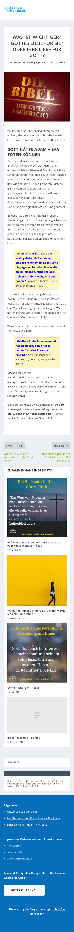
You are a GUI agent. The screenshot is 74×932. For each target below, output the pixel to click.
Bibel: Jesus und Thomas (23, 737)
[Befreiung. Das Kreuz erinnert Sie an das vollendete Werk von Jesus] (37, 507)
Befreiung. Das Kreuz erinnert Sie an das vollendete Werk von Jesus (34, 544)
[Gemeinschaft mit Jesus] (37, 653)
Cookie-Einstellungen (20, 858)
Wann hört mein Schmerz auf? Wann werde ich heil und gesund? (36, 612)
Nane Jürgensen (37, 62)
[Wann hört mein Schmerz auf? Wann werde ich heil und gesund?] (37, 580)
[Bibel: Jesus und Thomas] (37, 714)
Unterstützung (23, 890)
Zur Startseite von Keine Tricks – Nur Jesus (33, 818)
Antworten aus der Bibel (22, 811)
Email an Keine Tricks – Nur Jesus (27, 824)
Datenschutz (14, 852)
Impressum (14, 845)
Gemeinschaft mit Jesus (23, 687)
